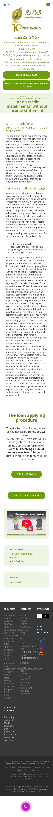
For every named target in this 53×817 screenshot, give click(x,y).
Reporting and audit (9, 719)
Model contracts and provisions (9, 727)
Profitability (18, 561)
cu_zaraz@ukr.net (29, 657)
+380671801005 (28, 652)
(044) (26, 38)
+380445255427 (28, 646)
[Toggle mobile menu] (48, 4)
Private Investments (22, 553)
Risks (15, 557)
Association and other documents (10, 737)
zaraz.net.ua (41, 789)
